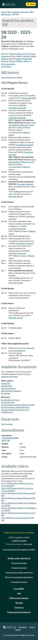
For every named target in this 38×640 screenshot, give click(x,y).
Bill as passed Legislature (11, 391)
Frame (32, 54)
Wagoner (20, 54)
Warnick (12, 61)
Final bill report (7, 412)
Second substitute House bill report (15, 410)
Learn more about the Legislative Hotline (19, 549)
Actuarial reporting (19, 568)
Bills (31, 12)
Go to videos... (6, 66)
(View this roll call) (16, 196)
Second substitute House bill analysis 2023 (18, 405)
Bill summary (6, 14)
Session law (5, 393)
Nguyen (26, 56)
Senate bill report (8, 402)
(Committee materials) (17, 108)
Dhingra (12, 54)
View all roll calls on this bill (11, 77)
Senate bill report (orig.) (10, 400)
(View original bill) (29, 98)
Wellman (19, 61)
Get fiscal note (7, 424)
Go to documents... (8, 64)
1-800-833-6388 (27, 544)
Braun (27, 54)
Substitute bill (6, 386)
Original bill (5, 383)
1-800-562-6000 (19, 541)
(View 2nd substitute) (24, 184)
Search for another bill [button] (19, 22)
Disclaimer (22, 627)
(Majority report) (27, 125)
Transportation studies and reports (19, 572)
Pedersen (5, 59)
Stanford (4, 61)
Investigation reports (19, 582)
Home (3, 12)
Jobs (19, 593)
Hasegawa (5, 56)
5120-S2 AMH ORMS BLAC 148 (10, 439)
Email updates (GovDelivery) (19, 612)
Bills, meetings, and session (18, 12)
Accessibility (19, 589)
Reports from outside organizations (19, 577)
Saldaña (19, 59)
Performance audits (19, 563)
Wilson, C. (28, 61)
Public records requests (19, 598)
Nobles (33, 56)
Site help (19, 603)
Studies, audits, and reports (19, 558)
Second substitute (8, 388)
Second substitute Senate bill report (15, 407)
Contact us (19, 607)
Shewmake (27, 59)
